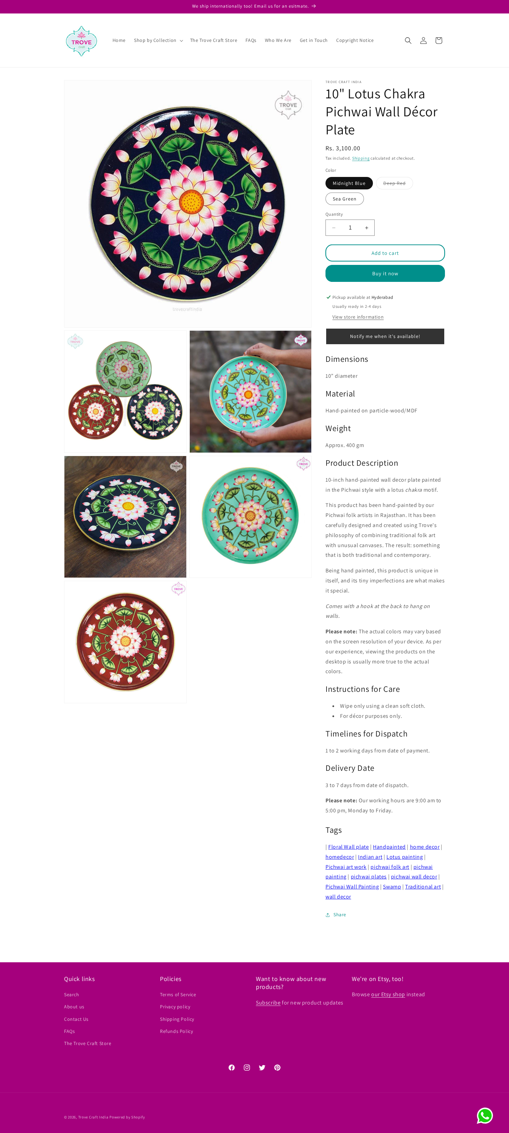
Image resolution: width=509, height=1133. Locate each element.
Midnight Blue (349, 183)
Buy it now (385, 273)
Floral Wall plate (348, 846)
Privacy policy (175, 1006)
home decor (425, 846)
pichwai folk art (389, 867)
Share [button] (339, 914)
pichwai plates (369, 876)
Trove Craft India (93, 1117)
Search (71, 994)
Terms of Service (178, 994)
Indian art (370, 856)
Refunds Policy (176, 1031)
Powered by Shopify (127, 1117)
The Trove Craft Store (87, 1043)
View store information (358, 317)
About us (74, 1006)
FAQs (69, 1031)
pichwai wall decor (414, 876)
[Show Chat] (486, 1115)
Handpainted (389, 846)
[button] (158, 40)
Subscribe (268, 1002)
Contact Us (76, 1019)
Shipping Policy (177, 1019)
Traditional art (423, 886)
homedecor (339, 856)
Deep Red (398, 184)
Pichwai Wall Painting (352, 886)
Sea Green (345, 199)
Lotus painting (404, 856)
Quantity (334, 214)
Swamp (392, 886)
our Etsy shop (388, 994)
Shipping (361, 158)
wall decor (338, 896)
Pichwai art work (346, 867)
